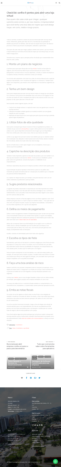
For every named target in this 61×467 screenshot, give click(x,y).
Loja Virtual (26, 328)
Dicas (13, 328)
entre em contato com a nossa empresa (32, 318)
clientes (29, 158)
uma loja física (25, 129)
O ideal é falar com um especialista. (28, 219)
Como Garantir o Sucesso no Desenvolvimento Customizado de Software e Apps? (15, 364)
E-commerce (19, 325)
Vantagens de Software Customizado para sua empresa (41, 363)
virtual (34, 68)
